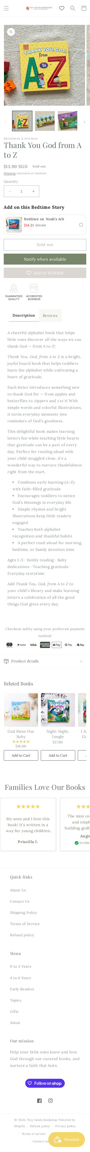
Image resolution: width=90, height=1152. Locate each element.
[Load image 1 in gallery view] (22, 121)
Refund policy (22, 935)
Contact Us (20, 901)
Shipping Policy (23, 912)
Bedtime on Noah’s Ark (44, 219)
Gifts (14, 1011)
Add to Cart (21, 755)
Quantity (11, 181)
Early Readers (22, 989)
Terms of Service (25, 924)
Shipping (10, 173)
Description (23, 315)
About (15, 1022)
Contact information (47, 1141)
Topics (15, 1000)
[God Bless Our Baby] (21, 710)
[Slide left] (5, 122)
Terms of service (34, 1134)
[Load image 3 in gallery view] (68, 121)
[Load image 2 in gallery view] (45, 121)
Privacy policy (65, 1126)
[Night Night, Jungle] (58, 710)
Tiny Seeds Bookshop (42, 1120)
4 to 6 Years (20, 978)
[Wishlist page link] (61, 8)
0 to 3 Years (20, 966)
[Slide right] (84, 122)
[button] (6, 8)
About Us (18, 890)
